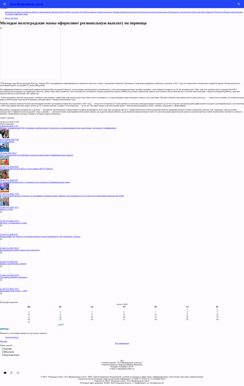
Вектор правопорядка (42, 12)
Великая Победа (59, 12)
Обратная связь (198, 12)
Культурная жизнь (159, 12)
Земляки (116, 12)
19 (92, 317)
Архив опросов (11, 337)
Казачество (137, 12)
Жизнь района (90, 12)
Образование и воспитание (179, 12)
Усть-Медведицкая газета (26, 4)
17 (29, 317)
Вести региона (72, 12)
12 (92, 314)
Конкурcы (146, 12)
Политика (219, 12)
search (238, 4)
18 (60, 317)
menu (4, 4)
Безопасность (11, 12)
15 (187, 314)
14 (156, 314)
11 (60, 314)
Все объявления (122, 343)
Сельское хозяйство (13, 14)
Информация (126, 12)
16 (217, 314)
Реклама (239, 12)
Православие (230, 12)
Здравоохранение (104, 12)
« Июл (60, 324)
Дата (81, 12)
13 (124, 314)
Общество (210, 12)
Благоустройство (24, 12)
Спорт (25, 14)
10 (29, 314)
